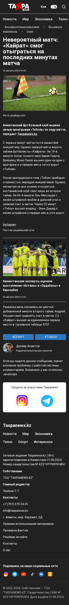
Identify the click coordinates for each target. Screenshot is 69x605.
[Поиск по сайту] (64, 7)
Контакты (10, 543)
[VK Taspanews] (41, 574)
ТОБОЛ (51, 337)
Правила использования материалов (28, 524)
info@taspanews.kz (15, 510)
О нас (6, 550)
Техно (63, 19)
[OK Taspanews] (50, 574)
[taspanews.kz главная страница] (19, 6)
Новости (10, 19)
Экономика (43, 19)
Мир (25, 19)
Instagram (9, 224)
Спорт (30, 31)
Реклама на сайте (15, 537)
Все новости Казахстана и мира (22, 26)
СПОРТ (19, 337)
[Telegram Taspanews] (47, 401)
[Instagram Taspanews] (22, 401)
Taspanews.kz (27, 134)
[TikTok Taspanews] (32, 574)
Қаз (43, 6)
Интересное (43, 442)
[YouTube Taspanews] (23, 574)
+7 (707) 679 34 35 (15, 504)
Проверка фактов (15, 530)
